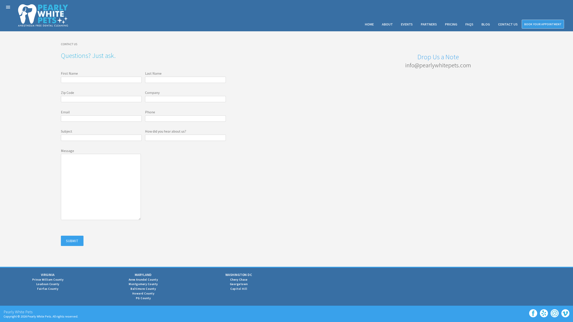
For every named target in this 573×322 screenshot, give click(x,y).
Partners (429, 24)
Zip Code (67, 92)
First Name (69, 73)
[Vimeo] (564, 312)
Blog (485, 24)
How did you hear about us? (165, 131)
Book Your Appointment (543, 24)
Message (67, 150)
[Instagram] (554, 312)
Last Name (153, 73)
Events (407, 24)
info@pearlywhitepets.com (438, 65)
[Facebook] (532, 312)
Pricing (451, 24)
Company (152, 92)
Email (65, 112)
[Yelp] (543, 312)
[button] (8, 7)
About (387, 24)
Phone (150, 112)
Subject (66, 131)
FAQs (469, 24)
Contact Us (508, 24)
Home (369, 24)
